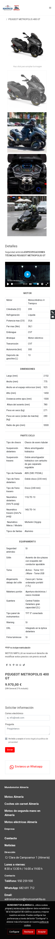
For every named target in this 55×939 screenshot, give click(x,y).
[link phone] (52, 312)
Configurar (14, 931)
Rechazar (28, 931)
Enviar (10, 749)
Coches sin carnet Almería (22, 803)
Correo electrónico (14, 713)
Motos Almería (14, 796)
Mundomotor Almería (16, 787)
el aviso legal (30, 739)
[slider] (16, 284)
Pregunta (9, 724)
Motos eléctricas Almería (21, 822)
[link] (11, 7)
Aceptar (42, 931)
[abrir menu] (50, 7)
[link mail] (52, 317)
